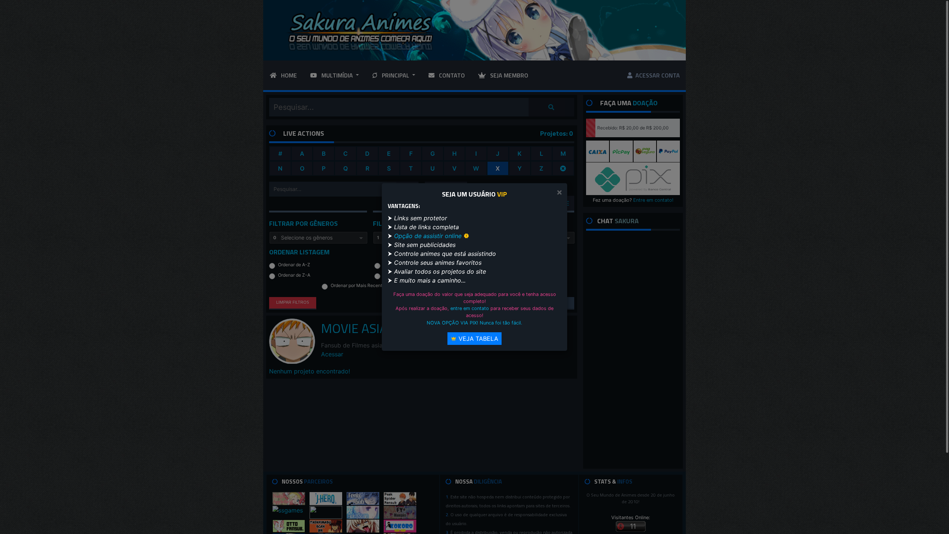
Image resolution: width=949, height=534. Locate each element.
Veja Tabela (477, 338)
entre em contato (469, 308)
